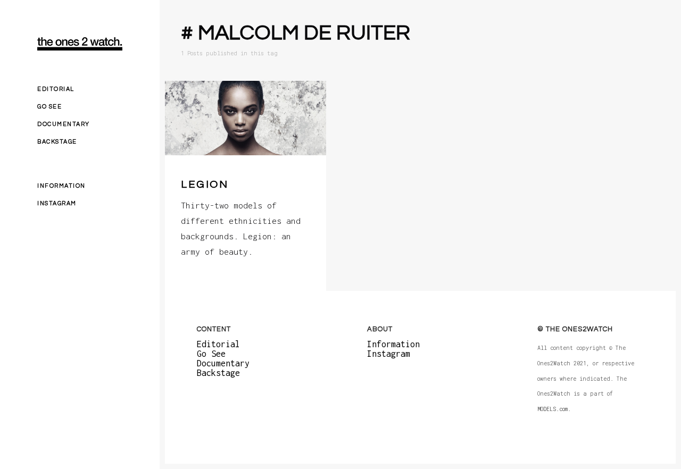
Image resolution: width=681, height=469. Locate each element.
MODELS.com (552, 409)
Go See (49, 107)
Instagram (57, 203)
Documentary (63, 124)
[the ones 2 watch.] (79, 44)
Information (61, 186)
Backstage (57, 142)
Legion (204, 184)
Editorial (55, 89)
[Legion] (245, 118)
